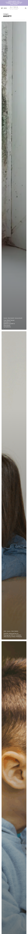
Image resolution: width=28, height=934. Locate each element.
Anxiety (5, 318)
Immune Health (18, 318)
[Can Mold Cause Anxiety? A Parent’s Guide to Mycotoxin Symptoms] (14, 175)
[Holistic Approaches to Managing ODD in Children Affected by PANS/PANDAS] (14, 485)
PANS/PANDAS (14, 631)
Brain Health (11, 318)
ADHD (5, 631)
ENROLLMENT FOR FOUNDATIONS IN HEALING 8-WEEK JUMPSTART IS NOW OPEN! (14, 2)
